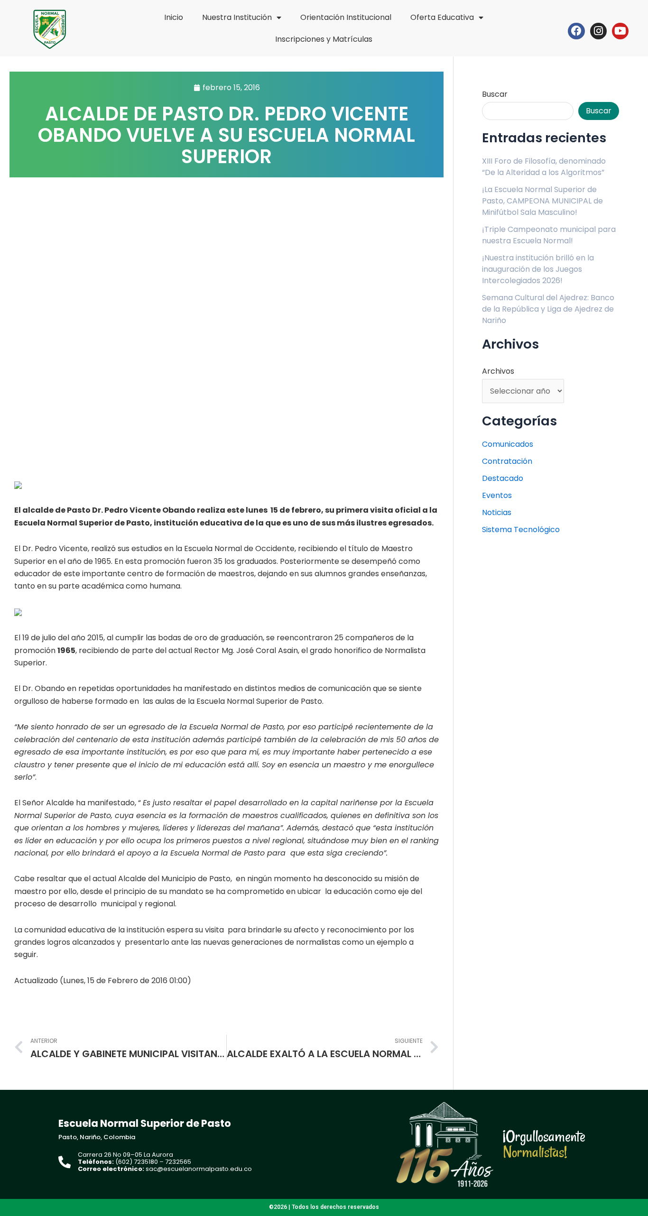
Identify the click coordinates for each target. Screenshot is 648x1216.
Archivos (498, 371)
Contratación (507, 461)
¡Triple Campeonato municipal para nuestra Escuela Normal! (549, 235)
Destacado (502, 478)
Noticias (496, 512)
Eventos (497, 495)
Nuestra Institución (237, 17)
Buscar (495, 94)
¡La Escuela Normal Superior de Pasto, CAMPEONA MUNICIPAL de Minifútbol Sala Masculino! (542, 201)
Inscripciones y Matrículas (323, 39)
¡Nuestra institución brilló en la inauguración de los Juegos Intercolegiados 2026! (538, 269)
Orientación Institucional (345, 17)
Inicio (173, 17)
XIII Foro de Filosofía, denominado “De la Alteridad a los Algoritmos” (544, 167)
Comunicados (507, 444)
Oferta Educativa (442, 17)
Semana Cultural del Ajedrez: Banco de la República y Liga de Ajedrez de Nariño (548, 309)
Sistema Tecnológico (521, 529)
